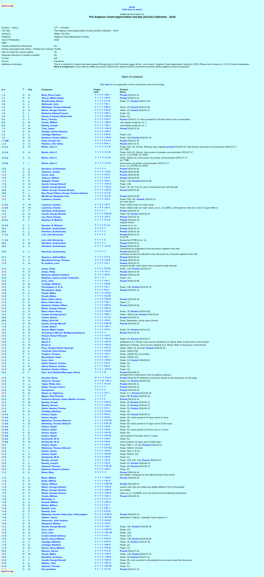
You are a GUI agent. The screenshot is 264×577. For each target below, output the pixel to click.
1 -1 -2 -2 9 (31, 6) (102, 411)
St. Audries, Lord (50, 263)
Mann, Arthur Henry (52, 299)
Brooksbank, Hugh (51, 290)
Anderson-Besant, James (55, 399)
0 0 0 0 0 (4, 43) (102, 296)
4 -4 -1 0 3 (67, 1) (102, 563)
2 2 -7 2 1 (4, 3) (102, 177)
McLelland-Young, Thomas (56, 260)
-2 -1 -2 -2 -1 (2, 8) (102, 171)
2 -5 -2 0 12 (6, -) (102, 143)
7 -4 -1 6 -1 (100, 168)
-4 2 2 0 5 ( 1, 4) (102, 220)
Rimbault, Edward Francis (55, 113)
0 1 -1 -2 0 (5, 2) (102, 274)
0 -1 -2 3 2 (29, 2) (102, 360)
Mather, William (49, 505)
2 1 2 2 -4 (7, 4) (102, 363)
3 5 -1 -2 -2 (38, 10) (103, 483)
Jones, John (48, 175)
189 (7, 140)
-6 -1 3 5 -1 (100, 231)
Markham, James (50, 278)
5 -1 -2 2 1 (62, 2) (102, 122)
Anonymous (48, 332)
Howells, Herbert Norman (54, 131)
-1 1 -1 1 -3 (100, 396)
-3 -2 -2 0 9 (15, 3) (102, 299)
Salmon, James (49, 517)
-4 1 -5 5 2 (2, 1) (102, 199)
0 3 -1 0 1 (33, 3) (102, 402)
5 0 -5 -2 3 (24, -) (102, 95)
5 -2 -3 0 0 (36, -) (102, 113)
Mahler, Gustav (77, 399)
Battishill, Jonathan (52, 557)
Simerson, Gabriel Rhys (54, 257)
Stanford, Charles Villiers (54, 137)
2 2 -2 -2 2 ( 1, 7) (102, 499)
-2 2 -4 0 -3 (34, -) (102, 526)
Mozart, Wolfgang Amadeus (69, 332)
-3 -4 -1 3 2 (100, 243)
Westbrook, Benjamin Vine (55, 196)
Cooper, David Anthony (54, 535)
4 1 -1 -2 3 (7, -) (102, 393)
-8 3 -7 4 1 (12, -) (102, 496)
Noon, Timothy (49, 119)
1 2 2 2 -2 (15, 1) (102, 305)
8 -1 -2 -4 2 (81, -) (102, 326)
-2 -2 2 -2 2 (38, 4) (102, 137)
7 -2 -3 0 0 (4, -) (102, 104)
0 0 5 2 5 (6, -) (101, 290)
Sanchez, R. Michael (52, 220)
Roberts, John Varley (52, 143)
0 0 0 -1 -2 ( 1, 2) (102, 384)
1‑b (6, 152)
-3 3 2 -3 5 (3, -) (102, 263)
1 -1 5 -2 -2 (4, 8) (102, 426)
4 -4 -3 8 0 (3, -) (102, 287)
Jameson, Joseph (51, 172)
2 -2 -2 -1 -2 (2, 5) (102, 523)
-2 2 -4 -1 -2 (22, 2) (102, 487)
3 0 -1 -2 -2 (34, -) (102, 469)
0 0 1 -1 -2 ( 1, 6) (102, 569)
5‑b (6, 442)
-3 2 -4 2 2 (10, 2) (102, 190)
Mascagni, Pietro (70, 372)
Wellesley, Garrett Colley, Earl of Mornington (65, 514)
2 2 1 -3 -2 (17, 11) (103, 420)
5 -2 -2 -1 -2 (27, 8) (102, 369)
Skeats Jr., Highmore (52, 393)
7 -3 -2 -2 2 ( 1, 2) (102, 146)
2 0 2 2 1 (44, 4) (102, 284)
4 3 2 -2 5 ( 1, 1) (102, 257)
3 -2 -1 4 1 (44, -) (102, 125)
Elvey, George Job (51, 140)
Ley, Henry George (51, 217)
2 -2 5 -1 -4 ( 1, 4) (102, 317)
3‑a (6, 426)
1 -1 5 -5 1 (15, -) (102, 302)
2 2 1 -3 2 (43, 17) (103, 529)
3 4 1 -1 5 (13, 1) (102, 538)
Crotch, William (49, 122)
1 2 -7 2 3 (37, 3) (102, 348)
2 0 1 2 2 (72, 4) (102, 134)
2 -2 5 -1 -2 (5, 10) (102, 432)
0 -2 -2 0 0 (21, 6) (102, 338)
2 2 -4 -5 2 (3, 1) (102, 335)
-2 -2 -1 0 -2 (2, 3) (102, 260)
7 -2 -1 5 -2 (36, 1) (102, 502)
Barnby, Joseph (50, 125)
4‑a (6, 432)
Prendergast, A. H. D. (52, 287)
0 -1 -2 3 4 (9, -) (102, 280)
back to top (7, 6)
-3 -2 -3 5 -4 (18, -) (102, 131)
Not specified (48, 569)
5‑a (6, 439)
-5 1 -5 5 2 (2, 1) (102, 204)
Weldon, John (49, 563)
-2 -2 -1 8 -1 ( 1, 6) (102, 157)
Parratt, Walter (49, 293)
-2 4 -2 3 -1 (100, 228)
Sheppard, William (51, 523)
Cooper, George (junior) (54, 314)
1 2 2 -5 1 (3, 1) (102, 174)
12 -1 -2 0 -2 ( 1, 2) (102, 377)
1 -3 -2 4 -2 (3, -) (102, 505)
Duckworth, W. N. (50, 439)
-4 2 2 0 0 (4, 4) (102, 414)
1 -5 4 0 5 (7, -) (101, 408)
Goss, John (48, 281)
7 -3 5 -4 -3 (100, 251)
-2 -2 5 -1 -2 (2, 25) (102, 517)
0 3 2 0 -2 (99, 234)
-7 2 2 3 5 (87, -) (102, 508)
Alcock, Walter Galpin (53, 98)
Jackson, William (50, 178)
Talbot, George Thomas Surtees (58, 190)
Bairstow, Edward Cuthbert (55, 275)
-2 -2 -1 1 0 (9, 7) (102, 480)
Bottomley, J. (48, 499)
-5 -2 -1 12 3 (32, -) (102, 380)
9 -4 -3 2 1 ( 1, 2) (102, 246)
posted (171, 147)
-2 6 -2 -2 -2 (100, 472)
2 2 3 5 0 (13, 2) (102, 511)
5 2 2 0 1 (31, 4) (102, 110)
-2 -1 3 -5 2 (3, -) (102, 271)
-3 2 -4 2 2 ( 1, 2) (102, 193)
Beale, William (49, 478)
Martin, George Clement (54, 110)
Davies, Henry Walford (53, 539)
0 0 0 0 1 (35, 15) (102, 466)
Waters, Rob (48, 396)
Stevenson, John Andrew (55, 520)
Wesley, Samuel (50, 405)
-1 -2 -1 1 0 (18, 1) (102, 477)
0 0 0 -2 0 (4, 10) (102, 351)
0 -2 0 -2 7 (99, 210)
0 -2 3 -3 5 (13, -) (102, 354)
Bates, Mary (48, 472)
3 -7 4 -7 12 (100, 372)
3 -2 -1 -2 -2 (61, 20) (103, 532)
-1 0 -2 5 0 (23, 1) (102, 116)
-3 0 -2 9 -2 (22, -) (102, 314)
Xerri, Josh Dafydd (51, 372)
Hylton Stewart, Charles (54, 363)
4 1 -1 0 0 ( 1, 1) (102, 101)
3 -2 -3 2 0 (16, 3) (102, 560)
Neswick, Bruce (50, 378)
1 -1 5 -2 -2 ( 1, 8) (102, 196)
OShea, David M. (50, 320)
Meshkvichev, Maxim (52, 101)
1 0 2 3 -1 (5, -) (101, 535)
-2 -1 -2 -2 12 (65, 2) (103, 514)
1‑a (6, 147)
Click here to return (132, 9)
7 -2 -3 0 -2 (100, 390)
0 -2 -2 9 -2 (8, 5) (102, 438)
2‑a (6, 158)
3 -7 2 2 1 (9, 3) (102, 98)
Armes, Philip (48, 268)
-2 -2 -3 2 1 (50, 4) (102, 128)
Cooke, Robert (49, 326)
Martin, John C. (49, 147)
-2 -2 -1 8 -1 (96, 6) (102, 557)
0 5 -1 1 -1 (99, 387)
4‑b (6, 436)
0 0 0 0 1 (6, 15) (102, 268)
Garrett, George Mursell (54, 184)
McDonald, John (50, 104)
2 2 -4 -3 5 (99, 332)
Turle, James (48, 128)
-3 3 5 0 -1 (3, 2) (102, 119)
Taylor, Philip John (51, 384)
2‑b (6, 163)
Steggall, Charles (50, 181)
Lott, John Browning (52, 234)
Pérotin (59, 396)
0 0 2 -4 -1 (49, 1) (102, 405)
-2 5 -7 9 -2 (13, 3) (102, 520)
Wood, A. (46, 339)
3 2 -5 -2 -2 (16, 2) (102, 548)
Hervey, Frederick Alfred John (57, 116)
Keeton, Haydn (49, 414)
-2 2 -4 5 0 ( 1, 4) (102, 551)
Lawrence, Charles (51, 199)
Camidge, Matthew (51, 134)
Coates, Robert (49, 317)
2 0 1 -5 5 (99, 399)
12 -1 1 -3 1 (100, 277)
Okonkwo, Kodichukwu (54, 168)
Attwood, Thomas (51, 381)
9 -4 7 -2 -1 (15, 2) (102, 293)
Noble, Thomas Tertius (53, 387)
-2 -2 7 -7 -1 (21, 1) (102, 184)
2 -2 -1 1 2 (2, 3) (102, 460)
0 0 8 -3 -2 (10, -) (102, 181)
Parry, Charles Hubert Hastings (57, 348)
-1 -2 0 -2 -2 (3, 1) (102, 216)
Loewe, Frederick (69, 278)
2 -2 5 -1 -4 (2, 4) (102, 320)
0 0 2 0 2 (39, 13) (102, 213)
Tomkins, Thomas (51, 354)
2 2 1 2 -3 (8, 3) (102, 366)
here (107, 84)
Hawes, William (49, 484)
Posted (124, 95)
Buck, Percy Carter (51, 95)
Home (132, 7)
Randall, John (49, 508)
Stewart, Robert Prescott (54, 336)
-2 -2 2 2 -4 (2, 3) (102, 463)
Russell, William (50, 502)
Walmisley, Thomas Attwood (56, 107)
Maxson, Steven (50, 551)
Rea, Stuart (47, 193)
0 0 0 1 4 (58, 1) (102, 107)
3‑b (6, 429)
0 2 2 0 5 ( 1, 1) (102, 225)
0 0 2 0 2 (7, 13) (102, 140)
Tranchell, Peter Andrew (54, 351)
